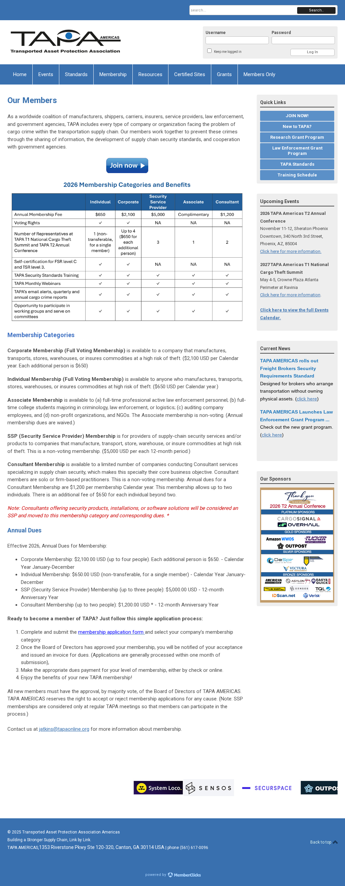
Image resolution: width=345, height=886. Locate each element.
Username (216, 32)
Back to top (321, 842)
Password (281, 32)
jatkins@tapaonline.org (64, 729)
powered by (156, 875)
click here (307, 398)
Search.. (316, 10)
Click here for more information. (290, 251)
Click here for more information (290, 294)
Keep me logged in (228, 52)
